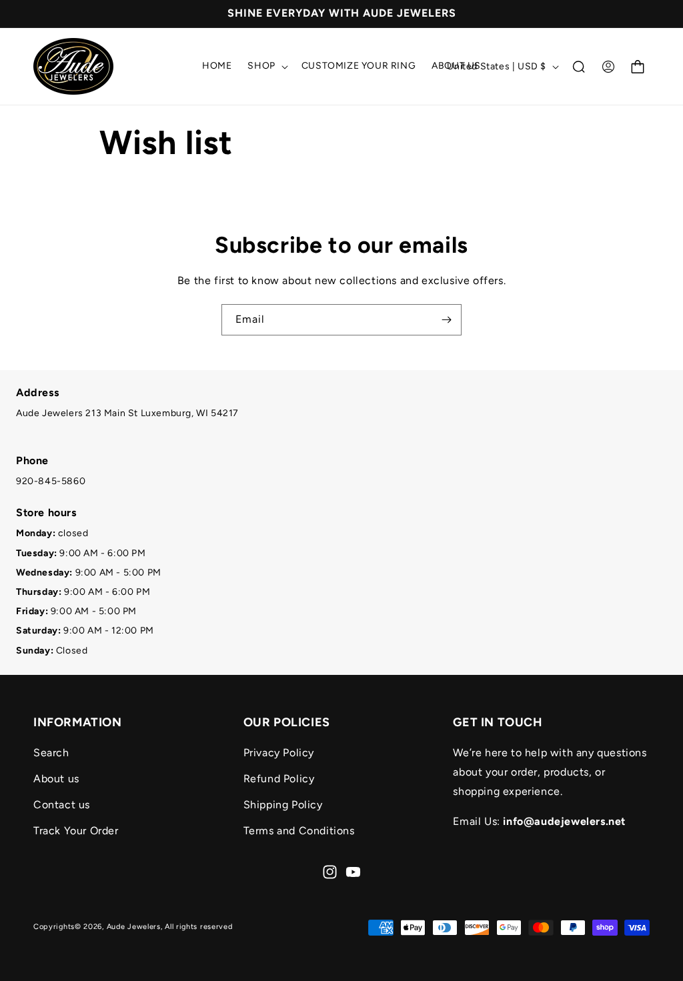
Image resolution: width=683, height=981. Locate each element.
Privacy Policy (278, 752)
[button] (266, 66)
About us (56, 778)
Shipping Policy (283, 804)
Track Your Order (76, 830)
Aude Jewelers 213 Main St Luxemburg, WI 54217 (127, 413)
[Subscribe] (446, 319)
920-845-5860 (50, 481)
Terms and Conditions (299, 830)
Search (51, 752)
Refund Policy (279, 778)
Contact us (61, 804)
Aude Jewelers (134, 926)
